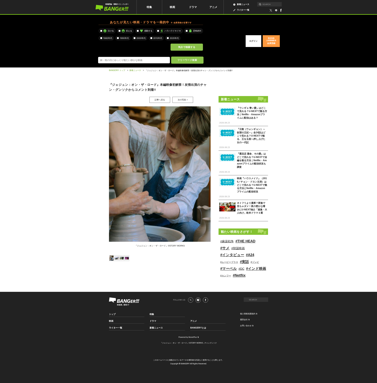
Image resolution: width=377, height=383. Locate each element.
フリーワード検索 (187, 59)
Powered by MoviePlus (187, 337)
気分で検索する (186, 47)
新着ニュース (243, 4)
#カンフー (225, 275)
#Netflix (239, 275)
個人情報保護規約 (247, 314)
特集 (149, 7)
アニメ (213, 7)
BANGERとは (198, 327)
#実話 (244, 262)
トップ (112, 314)
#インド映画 (256, 268)
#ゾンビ (255, 262)
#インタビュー (232, 255)
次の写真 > (183, 100)
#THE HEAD (245, 241)
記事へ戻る (160, 100)
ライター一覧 (243, 10)
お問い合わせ (246, 326)
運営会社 (244, 319)
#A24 (250, 255)
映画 (172, 7)
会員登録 (271, 40)
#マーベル (228, 268)
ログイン (253, 41)
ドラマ (193, 7)
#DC (241, 268)
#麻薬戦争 (227, 241)
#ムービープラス (229, 262)
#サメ (225, 248)
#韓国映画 (238, 248)
